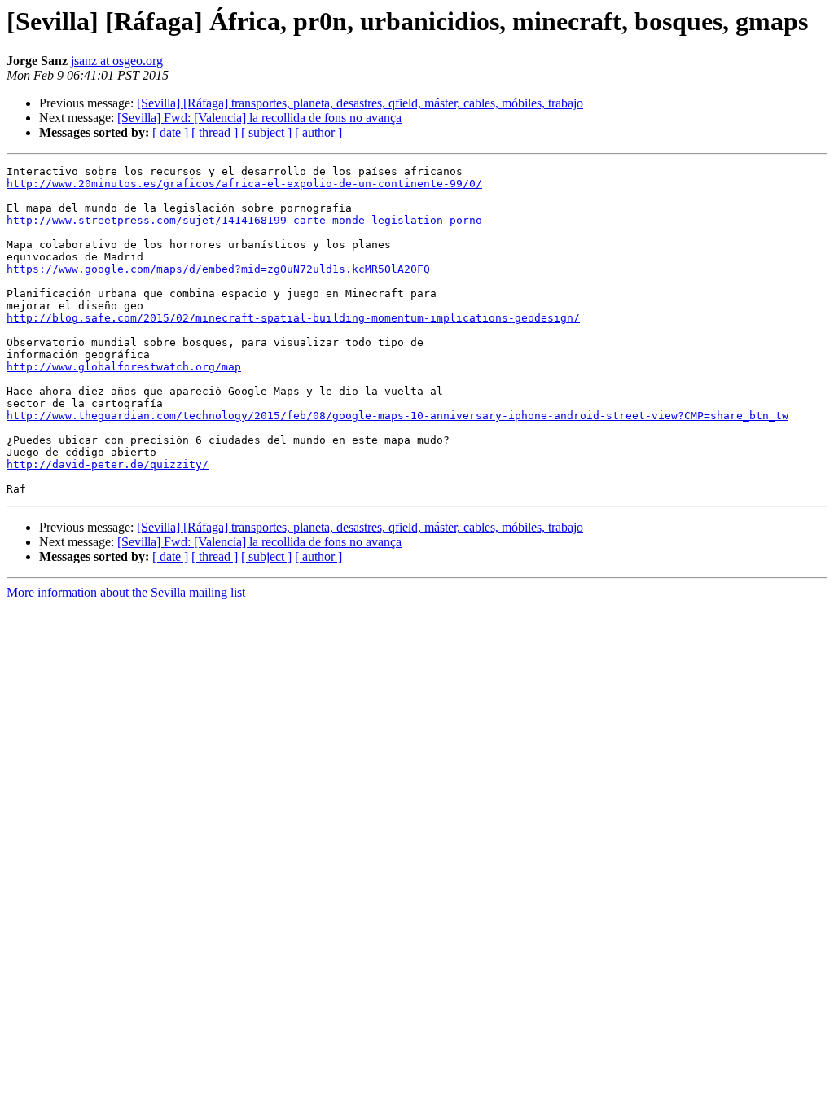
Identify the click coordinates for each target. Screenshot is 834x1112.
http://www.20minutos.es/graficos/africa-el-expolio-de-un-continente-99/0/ (244, 183)
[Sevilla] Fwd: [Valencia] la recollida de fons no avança (259, 118)
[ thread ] (214, 132)
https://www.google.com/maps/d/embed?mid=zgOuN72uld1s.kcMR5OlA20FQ (218, 269)
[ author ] (318, 132)
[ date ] (170, 132)
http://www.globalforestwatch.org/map (124, 367)
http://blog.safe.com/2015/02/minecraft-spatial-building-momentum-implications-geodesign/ (293, 318)
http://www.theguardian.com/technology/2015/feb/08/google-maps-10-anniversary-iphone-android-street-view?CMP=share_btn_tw (397, 415)
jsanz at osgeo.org (117, 61)
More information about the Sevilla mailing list (126, 592)
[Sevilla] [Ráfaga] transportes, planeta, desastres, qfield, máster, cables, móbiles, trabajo (360, 103)
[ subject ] (266, 132)
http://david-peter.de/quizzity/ (107, 464)
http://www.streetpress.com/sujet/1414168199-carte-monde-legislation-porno (244, 220)
